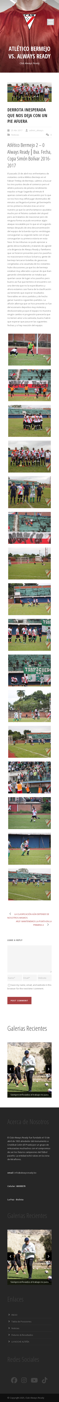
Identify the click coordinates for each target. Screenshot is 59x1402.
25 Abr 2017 (16, 130)
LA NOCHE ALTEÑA (20, 1341)
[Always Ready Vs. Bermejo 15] (29, 849)
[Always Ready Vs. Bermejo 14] (29, 813)
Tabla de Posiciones (21, 1321)
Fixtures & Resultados (22, 1334)
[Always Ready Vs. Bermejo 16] (29, 884)
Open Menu (50, 22)
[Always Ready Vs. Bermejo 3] (29, 421)
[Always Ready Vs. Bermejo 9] (29, 635)
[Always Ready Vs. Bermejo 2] (29, 385)
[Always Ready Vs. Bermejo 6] (29, 528)
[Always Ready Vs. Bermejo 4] (29, 92)
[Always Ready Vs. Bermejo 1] (29, 350)
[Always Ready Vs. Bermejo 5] (29, 492)
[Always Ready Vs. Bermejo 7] (29, 563)
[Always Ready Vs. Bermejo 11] (29, 706)
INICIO (14, 1314)
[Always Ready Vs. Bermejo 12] (29, 742)
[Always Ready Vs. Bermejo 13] (29, 777)
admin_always (36, 130)
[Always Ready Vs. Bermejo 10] (29, 670)
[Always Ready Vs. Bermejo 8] (29, 599)
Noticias (15, 134)
